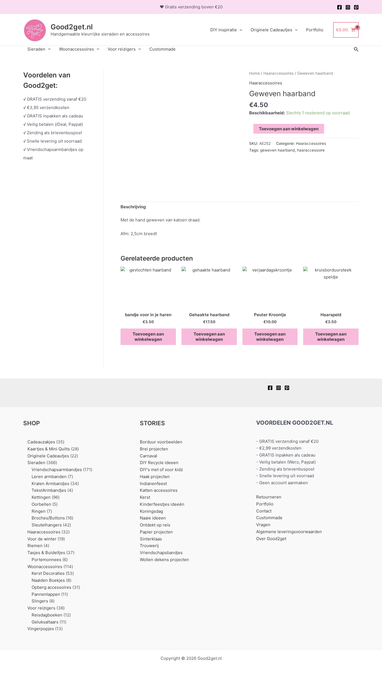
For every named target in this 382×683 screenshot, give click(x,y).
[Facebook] (339, 7)
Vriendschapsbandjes (161, 552)
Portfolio (314, 29)
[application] (239, 30)
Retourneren (268, 497)
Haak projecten (155, 476)
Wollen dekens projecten (164, 559)
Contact (264, 511)
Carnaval (148, 456)
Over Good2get (271, 538)
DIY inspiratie (223, 29)
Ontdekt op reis (155, 525)
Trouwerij (149, 545)
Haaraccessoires (278, 73)
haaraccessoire (311, 150)
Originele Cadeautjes (271, 29)
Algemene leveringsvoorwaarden (289, 531)
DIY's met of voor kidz (161, 469)
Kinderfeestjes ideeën (162, 504)
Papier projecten (156, 532)
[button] (356, 49)
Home (254, 73)
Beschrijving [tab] (133, 206)
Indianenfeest (153, 483)
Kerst (145, 497)
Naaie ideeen (153, 518)
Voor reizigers (122, 49)
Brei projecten (154, 449)
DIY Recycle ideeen (159, 462)
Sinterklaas (151, 539)
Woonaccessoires (76, 49)
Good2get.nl (72, 27)
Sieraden (36, 49)
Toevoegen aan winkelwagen (289, 128)
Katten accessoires (159, 490)
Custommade (162, 49)
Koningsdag (151, 511)
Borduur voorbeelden (161, 442)
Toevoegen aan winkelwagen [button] (148, 336)
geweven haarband (277, 150)
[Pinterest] (356, 7)
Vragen (263, 524)
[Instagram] (347, 7)
